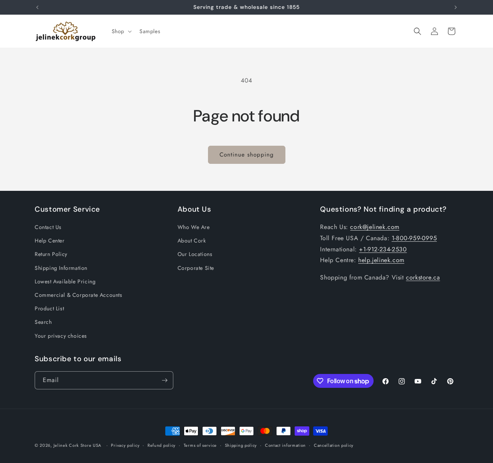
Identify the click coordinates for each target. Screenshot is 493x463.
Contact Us (48, 227)
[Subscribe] (164, 380)
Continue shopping (247, 154)
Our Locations (195, 254)
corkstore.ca (423, 277)
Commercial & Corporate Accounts (78, 295)
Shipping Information (61, 268)
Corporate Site (196, 268)
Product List (49, 308)
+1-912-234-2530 (383, 249)
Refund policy (162, 445)
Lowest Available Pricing (65, 281)
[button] (121, 31)
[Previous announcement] (37, 7)
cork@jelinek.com (374, 226)
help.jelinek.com (381, 260)
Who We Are (194, 227)
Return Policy (51, 254)
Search (43, 322)
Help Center (50, 240)
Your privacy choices (61, 336)
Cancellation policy (334, 445)
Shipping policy (241, 445)
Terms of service (200, 445)
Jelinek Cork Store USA (77, 445)
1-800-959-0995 (414, 238)
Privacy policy (125, 445)
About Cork (192, 240)
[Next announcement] (455, 7)
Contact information (285, 445)
